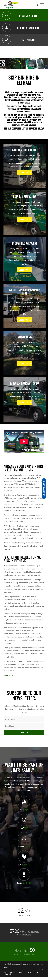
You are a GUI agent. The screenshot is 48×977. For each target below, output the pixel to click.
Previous (2, 63)
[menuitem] (35, 4)
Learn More (25, 172)
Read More (8, 675)
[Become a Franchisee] (6, 27)
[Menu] (41, 4)
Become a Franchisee (28, 28)
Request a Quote (28, 16)
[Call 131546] (6, 39)
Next (46, 63)
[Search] (35, 4)
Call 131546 (28, 40)
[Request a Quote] (6, 15)
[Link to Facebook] (39, 970)
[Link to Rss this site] (42, 970)
